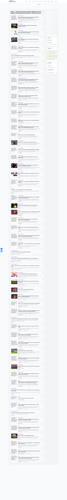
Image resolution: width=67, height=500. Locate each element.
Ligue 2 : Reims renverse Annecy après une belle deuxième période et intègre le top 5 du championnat (28, 18)
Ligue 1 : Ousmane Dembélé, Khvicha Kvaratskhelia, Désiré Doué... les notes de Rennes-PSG (28, 296)
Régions (52, 1)
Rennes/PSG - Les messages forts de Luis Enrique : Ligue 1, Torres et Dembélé (24, 318)
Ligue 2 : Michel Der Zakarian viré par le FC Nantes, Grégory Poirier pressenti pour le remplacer (28, 32)
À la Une (26, 1)
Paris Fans (13, 322)
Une (19, 309)
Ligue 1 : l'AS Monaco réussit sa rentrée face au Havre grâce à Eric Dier (29, 367)
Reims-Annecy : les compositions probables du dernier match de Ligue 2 (28, 182)
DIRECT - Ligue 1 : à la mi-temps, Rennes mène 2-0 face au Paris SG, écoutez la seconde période (28, 335)
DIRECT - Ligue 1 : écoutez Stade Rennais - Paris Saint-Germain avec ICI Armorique (29, 443)
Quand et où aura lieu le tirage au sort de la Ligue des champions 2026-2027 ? (27, 26)
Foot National (20, 21)
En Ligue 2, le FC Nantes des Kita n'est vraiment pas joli (27, 205)
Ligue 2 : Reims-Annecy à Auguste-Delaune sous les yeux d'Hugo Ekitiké (28, 157)
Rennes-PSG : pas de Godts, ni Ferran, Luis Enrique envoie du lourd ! (23, 412)
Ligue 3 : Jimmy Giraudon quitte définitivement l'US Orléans (28, 149)
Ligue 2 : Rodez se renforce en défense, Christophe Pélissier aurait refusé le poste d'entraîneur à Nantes (28, 71)
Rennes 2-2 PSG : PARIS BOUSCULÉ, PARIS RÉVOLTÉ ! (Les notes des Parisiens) (24, 258)
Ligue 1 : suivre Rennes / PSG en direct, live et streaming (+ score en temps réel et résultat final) (25, 390)
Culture (36, 1)
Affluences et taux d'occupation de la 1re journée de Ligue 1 (21, 189)
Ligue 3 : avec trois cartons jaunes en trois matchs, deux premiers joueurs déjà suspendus (28, 219)
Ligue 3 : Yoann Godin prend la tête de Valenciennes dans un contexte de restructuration (28, 374)
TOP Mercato (20, 169)
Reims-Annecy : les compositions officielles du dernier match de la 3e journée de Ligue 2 (28, 104)
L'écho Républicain (21, 83)
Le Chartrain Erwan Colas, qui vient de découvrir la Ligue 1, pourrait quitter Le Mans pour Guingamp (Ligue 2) (28, 80)
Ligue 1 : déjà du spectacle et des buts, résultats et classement (29, 211)
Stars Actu (13, 394)
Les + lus (30, 1)
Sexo (38, 1)
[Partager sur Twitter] (1, 251)
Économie (48, 1)
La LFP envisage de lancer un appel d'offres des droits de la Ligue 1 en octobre (28, 39)
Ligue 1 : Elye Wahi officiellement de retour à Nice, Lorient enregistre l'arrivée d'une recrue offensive (28, 63)
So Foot (20, 35)
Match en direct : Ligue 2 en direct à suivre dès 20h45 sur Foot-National (29, 112)
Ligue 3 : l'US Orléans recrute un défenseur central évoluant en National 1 (28, 48)
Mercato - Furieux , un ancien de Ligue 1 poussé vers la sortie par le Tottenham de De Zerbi (28, 165)
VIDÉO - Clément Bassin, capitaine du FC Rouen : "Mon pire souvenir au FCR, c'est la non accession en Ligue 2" (28, 88)
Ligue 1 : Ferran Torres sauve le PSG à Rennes (26, 289)
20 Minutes (20, 362)
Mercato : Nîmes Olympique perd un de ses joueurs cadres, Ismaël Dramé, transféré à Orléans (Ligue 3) (28, 127)
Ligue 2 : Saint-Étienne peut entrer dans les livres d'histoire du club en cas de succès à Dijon (29, 343)
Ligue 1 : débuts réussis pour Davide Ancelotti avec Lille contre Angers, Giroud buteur (29, 451)
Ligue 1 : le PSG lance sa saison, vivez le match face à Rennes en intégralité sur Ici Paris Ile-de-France (28, 458)
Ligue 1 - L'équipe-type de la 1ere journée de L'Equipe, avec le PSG (22, 55)
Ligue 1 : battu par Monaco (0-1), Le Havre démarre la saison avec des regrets (28, 405)
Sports (56, 1)
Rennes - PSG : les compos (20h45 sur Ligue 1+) (26, 435)
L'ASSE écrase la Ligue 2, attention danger (25, 350)
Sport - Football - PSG (14, 54)
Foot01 (19, 145)
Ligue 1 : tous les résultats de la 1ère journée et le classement (29, 303)
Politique (45, 1)
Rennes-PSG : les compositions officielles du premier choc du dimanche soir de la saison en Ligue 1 (28, 419)
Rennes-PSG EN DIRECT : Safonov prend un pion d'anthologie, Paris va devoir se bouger (28, 358)
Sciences (41, 1)
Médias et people (14, 388)
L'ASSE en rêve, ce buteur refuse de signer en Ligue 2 (27, 142)
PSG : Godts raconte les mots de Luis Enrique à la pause (20, 251)
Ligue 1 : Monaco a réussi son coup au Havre (26, 398)
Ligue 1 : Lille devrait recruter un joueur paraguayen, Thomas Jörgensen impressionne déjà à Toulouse (29, 236)
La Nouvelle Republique (21, 122)
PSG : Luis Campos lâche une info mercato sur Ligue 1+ (27, 273)
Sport (13, 188)
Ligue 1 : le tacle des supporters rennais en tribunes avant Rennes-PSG (28, 282)
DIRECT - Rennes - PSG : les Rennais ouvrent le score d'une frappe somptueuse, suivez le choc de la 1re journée (28, 382)
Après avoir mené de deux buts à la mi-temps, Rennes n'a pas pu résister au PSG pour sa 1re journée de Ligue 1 (29, 311)
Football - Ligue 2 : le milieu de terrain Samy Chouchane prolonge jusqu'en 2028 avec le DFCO (28, 96)
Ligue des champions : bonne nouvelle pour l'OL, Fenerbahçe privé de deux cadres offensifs (28, 197)
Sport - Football (21, 30)
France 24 (20, 231)
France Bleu (20, 91)
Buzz (33, 1)
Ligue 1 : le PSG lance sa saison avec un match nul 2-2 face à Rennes (28, 326)
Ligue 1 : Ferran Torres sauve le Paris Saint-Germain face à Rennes (28, 228)
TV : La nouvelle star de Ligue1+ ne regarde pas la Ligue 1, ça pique (28, 174)
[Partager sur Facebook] (1, 249)
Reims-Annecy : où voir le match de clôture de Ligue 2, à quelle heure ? (29, 244)
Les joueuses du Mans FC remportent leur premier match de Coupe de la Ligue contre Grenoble (28, 428)
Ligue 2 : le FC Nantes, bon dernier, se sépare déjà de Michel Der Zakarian (28, 121)
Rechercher (39, 4)
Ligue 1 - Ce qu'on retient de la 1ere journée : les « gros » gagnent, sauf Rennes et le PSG (25, 266)
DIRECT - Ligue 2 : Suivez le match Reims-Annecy (26, 134)
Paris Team (13, 254)
